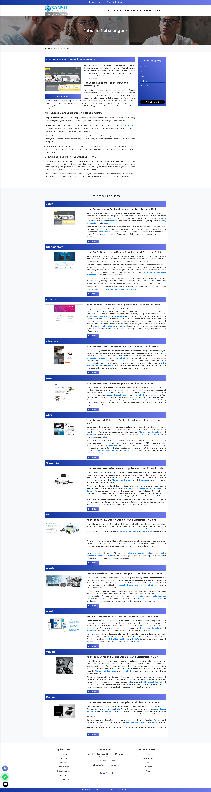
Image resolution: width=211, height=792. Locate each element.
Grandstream (147, 758)
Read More (93, 241)
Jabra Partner (127, 125)
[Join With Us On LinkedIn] (104, 773)
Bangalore (107, 223)
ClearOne (148, 767)
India (112, 221)
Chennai (122, 289)
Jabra (147, 754)
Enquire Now (62, 96)
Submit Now (151, 102)
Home (108, 10)
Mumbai (114, 289)
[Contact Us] (5, 769)
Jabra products (110, 445)
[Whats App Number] (5, 777)
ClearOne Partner (136, 553)
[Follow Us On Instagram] (118, 2)
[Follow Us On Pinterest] (115, 2)
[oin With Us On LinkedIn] (113, 2)
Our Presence (64, 771)
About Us (118, 10)
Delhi (163, 221)
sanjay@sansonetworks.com (107, 765)
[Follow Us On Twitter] (110, 2)
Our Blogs (64, 767)
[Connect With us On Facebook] (107, 2)
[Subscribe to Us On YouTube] (121, 2)
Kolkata (134, 289)
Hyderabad (91, 275)
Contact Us (159, 10)
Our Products (132, 10)
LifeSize (147, 762)
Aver (148, 771)
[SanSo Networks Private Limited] (57, 10)
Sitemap (147, 10)
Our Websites (64, 775)
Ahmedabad (92, 223)
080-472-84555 (96, 2)
